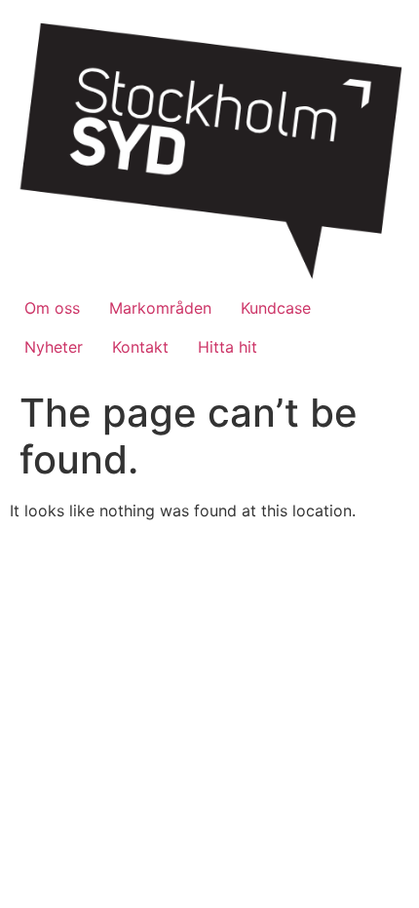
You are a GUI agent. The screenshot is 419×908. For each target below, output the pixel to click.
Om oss (52, 308)
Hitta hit (227, 347)
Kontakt (140, 347)
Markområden (160, 308)
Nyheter (53, 347)
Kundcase (276, 308)
